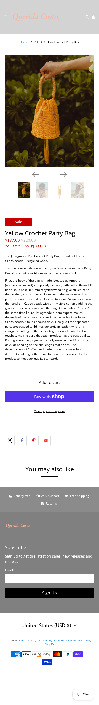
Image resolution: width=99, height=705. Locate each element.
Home (24, 42)
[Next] (63, 174)
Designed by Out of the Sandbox (56, 640)
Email (10, 570)
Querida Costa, (27, 640)
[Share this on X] (10, 440)
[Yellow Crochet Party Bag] (49, 111)
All (36, 42)
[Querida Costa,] (46, 17)
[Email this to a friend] (46, 440)
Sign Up (49, 593)
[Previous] (35, 174)
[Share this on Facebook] (22, 440)
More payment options (49, 411)
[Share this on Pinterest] (34, 440)
